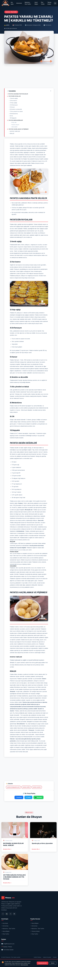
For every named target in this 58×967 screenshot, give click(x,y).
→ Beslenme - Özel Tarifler (8, 928)
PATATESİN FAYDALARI (15, 96)
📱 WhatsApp (38, 797)
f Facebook (19, 797)
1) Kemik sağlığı (14, 98)
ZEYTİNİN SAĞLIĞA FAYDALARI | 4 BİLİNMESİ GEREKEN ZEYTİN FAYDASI (14, 877)
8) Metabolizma (14, 113)
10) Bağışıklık (13, 118)
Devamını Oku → (7, 849)
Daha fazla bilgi (24, 964)
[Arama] (55, 3)
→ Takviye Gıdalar (35, 931)
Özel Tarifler (43, 3)
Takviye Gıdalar (49, 3)
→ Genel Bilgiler (5, 931)
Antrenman (19, 3)
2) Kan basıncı (13, 100)
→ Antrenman (4, 926)
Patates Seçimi (15, 124)
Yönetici (55, 957)
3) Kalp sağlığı (13, 102)
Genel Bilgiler (36, 3)
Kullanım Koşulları (47, 957)
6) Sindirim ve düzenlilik (16, 109)
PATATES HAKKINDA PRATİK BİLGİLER (18, 94)
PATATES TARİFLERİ (15, 131)
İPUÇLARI (13, 122)
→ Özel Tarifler (5, 934)
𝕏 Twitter (28, 797)
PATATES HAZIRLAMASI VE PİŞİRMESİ (18, 129)
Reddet (52, 963)
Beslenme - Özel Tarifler (28, 3)
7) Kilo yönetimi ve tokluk (16, 111)
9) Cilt (11, 116)
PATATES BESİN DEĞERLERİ (16, 120)
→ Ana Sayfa (4, 923)
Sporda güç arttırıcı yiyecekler (42, 843)
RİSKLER (12, 133)
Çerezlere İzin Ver (42, 963)
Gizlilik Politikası (37, 957)
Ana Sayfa (12, 3)
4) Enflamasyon (14, 105)
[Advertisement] (29, 76)
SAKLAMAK (14, 127)
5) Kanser (12, 107)
